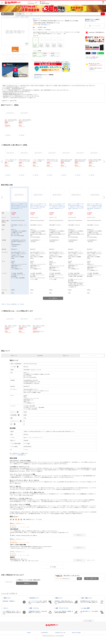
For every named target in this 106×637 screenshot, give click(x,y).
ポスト (88, 53)
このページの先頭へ (88, 620)
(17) (10, 126)
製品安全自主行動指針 (76, 632)
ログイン (22, 16)
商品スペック (14, 355)
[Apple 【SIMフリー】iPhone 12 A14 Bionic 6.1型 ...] (39, 319)
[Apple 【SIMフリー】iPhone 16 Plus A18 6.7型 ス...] (25, 319)
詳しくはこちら (37, 76)
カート (103, 3)
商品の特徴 (40, 355)
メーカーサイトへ (37, 437)
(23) (24, 126)
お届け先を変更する (90, 21)
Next (104, 161)
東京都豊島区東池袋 (44, 2)
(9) (79, 166)
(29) (65, 166)
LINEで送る (101, 53)
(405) (10, 332)
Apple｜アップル (36, 18)
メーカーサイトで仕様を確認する (17, 454)
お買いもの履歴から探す (91, 578)
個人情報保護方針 (44, 632)
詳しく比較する (53, 298)
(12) (51, 166)
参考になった (79, 534)
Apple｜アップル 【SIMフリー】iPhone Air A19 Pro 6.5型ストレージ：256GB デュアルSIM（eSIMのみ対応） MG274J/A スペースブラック (76, 206)
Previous (2, 161)
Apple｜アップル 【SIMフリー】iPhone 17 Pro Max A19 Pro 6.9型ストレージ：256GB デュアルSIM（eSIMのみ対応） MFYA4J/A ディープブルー (95, 206)
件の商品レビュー (46, 24)
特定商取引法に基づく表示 (60, 632)
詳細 (65, 33)
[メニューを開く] (2, 2)
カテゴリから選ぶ (8, 13)
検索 (79, 578)
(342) (94, 166)
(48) (24, 332)
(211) (38, 332)
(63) (38, 166)
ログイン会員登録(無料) (31, 2)
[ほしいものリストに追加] (27, 44)
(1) (9, 166)
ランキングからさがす (47, 15)
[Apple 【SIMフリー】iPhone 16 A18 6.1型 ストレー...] (11, 319)
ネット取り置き (71, 15)
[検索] (103, 14)
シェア (94, 53)
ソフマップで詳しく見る (90, 58)
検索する (26, 583)
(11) (23, 166)
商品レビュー (66, 355)
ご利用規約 (28, 632)
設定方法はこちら (38, 77)
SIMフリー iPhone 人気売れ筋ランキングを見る (13, 304)
